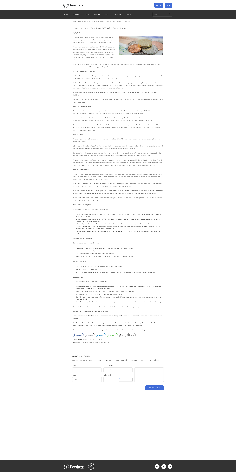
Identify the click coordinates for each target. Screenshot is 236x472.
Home (66, 14)
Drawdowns (84, 342)
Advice (86, 14)
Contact (129, 14)
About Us (76, 14)
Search (170, 14)
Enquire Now (154, 388)
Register (158, 5)
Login (168, 5)
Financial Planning (94, 342)
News (106, 14)
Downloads (117, 14)
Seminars (96, 14)
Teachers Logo (74, 5)
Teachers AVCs (87, 21)
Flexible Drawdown (99, 21)
